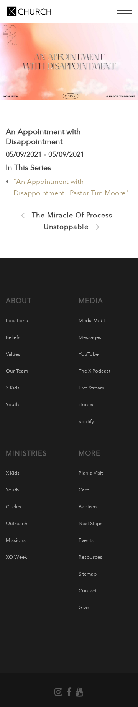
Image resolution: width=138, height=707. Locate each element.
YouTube (89, 354)
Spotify (86, 421)
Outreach (17, 523)
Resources (90, 557)
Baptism (88, 506)
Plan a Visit (91, 473)
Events (86, 540)
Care (84, 489)
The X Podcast (94, 371)
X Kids (13, 387)
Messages (90, 337)
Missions (16, 540)
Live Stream (91, 387)
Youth (12, 404)
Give (84, 607)
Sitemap (88, 574)
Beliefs (13, 337)
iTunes (86, 404)
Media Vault (92, 320)
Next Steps (90, 523)
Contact (88, 590)
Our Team (17, 371)
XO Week (16, 557)
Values (13, 354)
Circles (13, 506)
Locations (17, 320)
